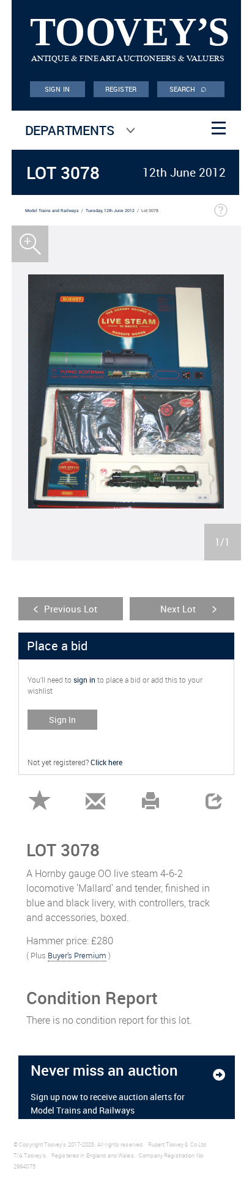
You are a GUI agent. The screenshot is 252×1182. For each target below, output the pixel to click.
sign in (84, 680)
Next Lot (178, 609)
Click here (106, 762)
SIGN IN (57, 89)
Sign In (62, 719)
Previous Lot (70, 609)
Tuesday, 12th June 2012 (110, 210)
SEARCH (188, 88)
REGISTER (120, 89)
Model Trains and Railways (52, 210)
